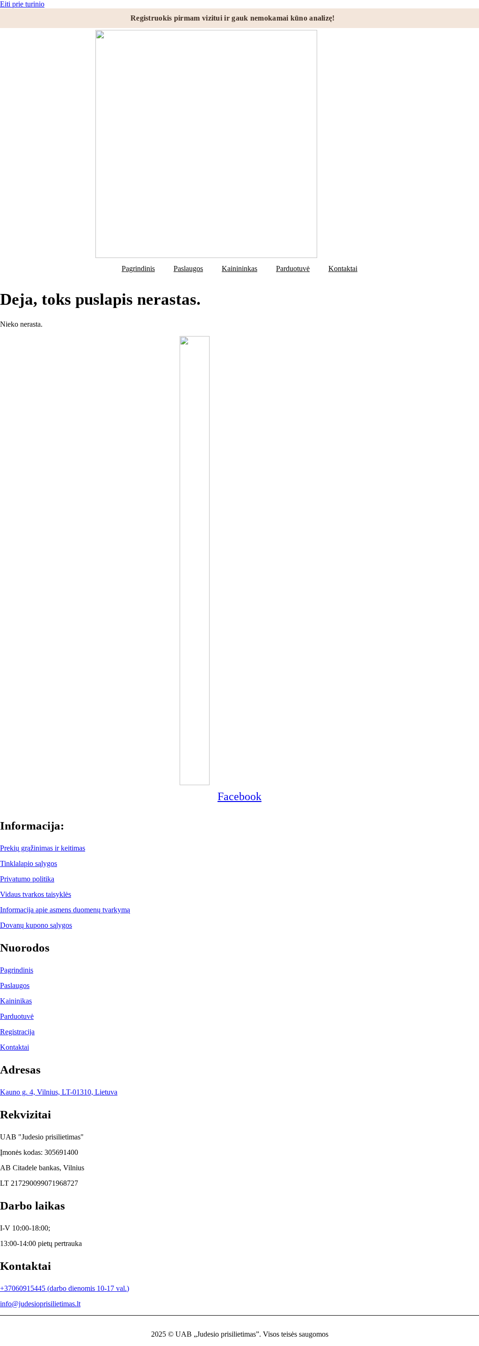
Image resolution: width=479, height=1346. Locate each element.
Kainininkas (239, 268)
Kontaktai (342, 268)
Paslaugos (188, 268)
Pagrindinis (138, 268)
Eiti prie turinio (22, 4)
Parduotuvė (293, 268)
